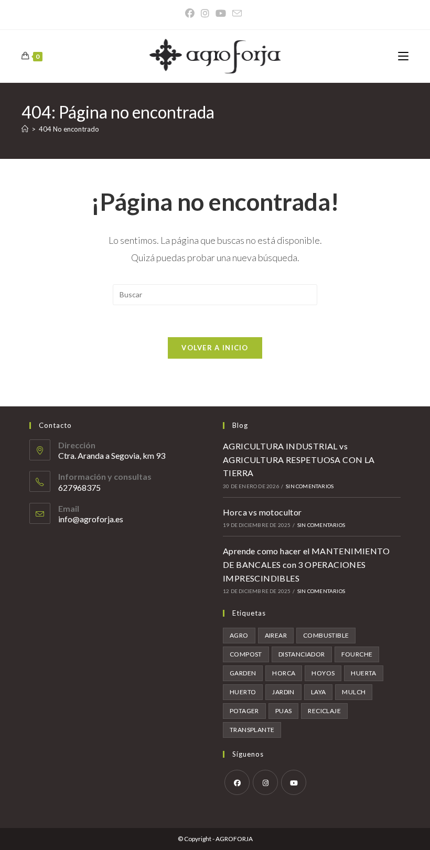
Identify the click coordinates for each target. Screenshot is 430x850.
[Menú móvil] (403, 55)
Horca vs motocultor (262, 512)
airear (276, 635)
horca (283, 673)
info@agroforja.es (90, 519)
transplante (252, 730)
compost (246, 654)
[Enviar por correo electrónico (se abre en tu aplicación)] (237, 13)
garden (243, 673)
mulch (354, 692)
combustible (326, 635)
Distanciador (301, 654)
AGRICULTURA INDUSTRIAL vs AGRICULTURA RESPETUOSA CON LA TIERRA (299, 459)
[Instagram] (205, 13)
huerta (363, 673)
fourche (357, 654)
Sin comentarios (310, 486)
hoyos (323, 673)
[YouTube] (220, 13)
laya (318, 692)
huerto (243, 692)
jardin (283, 692)
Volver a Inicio (215, 347)
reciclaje (324, 711)
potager (244, 711)
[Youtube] (293, 782)
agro (239, 635)
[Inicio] (25, 129)
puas (283, 711)
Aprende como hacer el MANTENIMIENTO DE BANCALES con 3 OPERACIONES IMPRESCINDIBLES (306, 564)
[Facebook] (191, 13)
